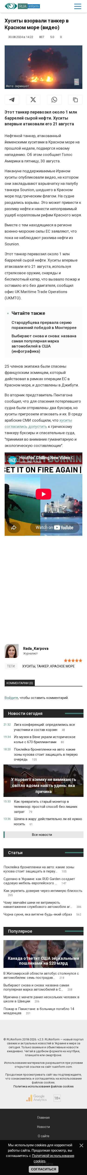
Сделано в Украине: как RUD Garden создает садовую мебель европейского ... (39, 881)
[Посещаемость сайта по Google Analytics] (36, 1098)
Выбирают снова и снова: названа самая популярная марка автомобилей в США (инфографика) (44, 344)
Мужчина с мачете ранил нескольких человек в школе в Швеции (41, 999)
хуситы (28, 666)
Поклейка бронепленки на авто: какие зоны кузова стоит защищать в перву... (38, 869)
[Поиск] (57, 6)
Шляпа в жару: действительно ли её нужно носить (48, 821)
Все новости (42, 835)
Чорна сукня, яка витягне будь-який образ (42, 914)
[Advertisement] (43, 591)
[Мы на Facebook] (23, 1029)
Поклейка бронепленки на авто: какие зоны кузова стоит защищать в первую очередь (46, 754)
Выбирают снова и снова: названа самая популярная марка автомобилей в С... (37, 987)
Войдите (11, 698)
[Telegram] (12, 99)
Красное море (62, 666)
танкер (43, 666)
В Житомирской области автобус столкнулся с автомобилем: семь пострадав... (41, 975)
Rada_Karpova (35, 648)
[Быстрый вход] (67, 6)
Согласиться (43, 1169)
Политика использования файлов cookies (43, 1086)
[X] (33, 99)
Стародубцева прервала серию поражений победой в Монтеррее (44, 325)
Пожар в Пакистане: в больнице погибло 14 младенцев (38, 1011)
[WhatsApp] (54, 99)
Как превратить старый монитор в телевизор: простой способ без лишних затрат (45, 806)
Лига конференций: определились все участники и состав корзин (44, 727)
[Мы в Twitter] (63, 1029)
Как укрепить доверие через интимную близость (42, 893)
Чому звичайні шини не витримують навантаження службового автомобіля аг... (42, 904)
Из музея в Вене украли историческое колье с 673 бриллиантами (44, 739)
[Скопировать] (75, 99)
